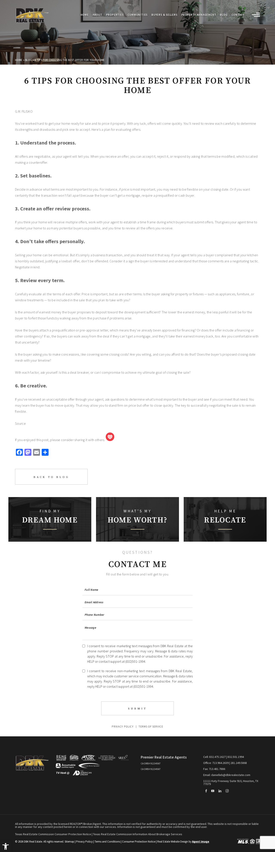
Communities (138, 15)
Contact (238, 15)
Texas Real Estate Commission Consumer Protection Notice (53, 834)
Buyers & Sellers (164, 15)
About (97, 15)
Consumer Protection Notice (138, 841)
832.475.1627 (217, 757)
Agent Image (200, 841)
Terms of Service (151, 726)
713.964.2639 (220, 763)
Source (20, 423)
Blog (224, 15)
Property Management (198, 15)
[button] (5, 846)
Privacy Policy (122, 726)
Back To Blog (51, 477)
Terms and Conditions (107, 841)
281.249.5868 (239, 763)
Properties (115, 15)
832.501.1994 (236, 757)
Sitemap (69, 841)
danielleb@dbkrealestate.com (230, 775)
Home (85, 15)
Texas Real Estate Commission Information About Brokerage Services (137, 834)
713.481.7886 (217, 769)
